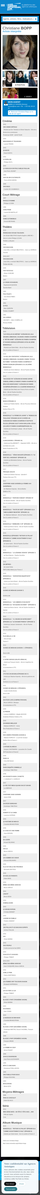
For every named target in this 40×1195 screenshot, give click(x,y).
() (24, 104)
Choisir (21, 1184)
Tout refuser (10, 1184)
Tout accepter (10, 1189)
